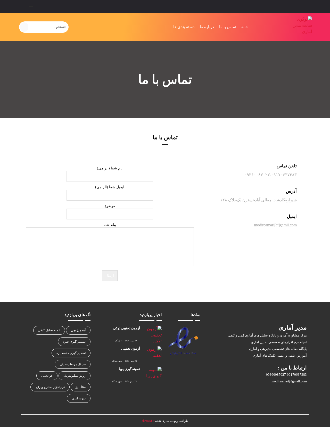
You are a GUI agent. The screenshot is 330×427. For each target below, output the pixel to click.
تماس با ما (227, 27)
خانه (244, 27)
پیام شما (109, 225)
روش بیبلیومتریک (74, 375)
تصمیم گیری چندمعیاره (71, 353)
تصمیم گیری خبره (74, 341)
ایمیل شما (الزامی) (109, 187)
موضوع (109, 206)
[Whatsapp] (51, 6)
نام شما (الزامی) (109, 168)
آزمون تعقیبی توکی (126, 328)
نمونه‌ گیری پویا (129, 369)
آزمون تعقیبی (130, 348)
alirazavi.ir (148, 421)
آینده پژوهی (78, 330)
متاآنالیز (81, 387)
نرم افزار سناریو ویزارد (50, 387)
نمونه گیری (79, 398)
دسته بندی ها (184, 27)
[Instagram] (42, 6)
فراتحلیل (47, 375)
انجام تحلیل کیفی (49, 330)
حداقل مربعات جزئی (73, 364)
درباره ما (207, 27)
